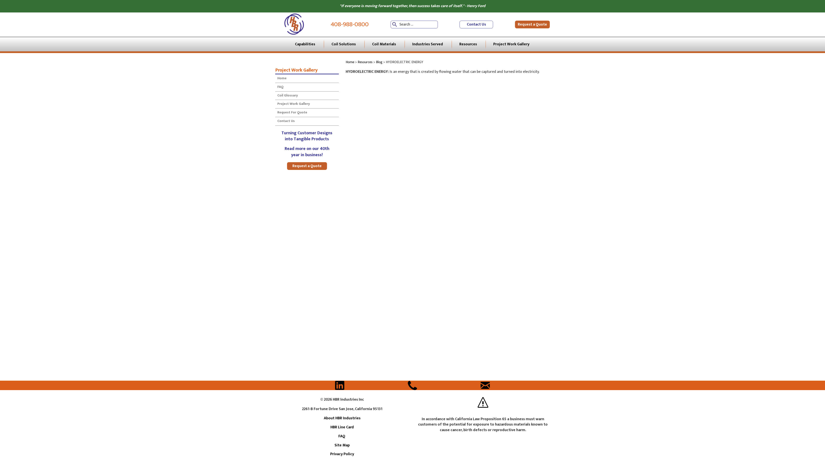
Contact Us (476, 24)
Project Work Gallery (296, 69)
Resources (365, 62)
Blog (379, 62)
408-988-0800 (350, 24)
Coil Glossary (287, 95)
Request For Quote (292, 112)
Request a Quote (532, 24)
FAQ (280, 87)
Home (282, 78)
